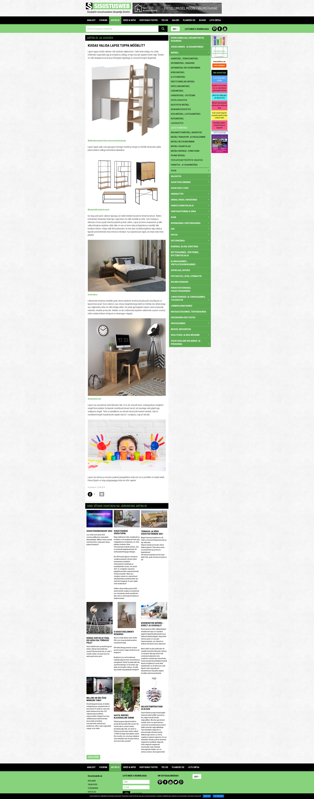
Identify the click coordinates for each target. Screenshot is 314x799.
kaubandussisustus (181, 109)
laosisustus (177, 123)
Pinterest (214, 28)
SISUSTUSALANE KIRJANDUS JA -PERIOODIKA (186, 342)
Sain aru (207, 796)
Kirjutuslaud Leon (94, 399)
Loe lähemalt (218, 796)
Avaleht (91, 20)
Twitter (175, 782)
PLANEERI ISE (189, 20)
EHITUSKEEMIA (178, 240)
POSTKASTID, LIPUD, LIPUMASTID (186, 276)
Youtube (225, 28)
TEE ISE (164, 20)
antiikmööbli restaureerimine (185, 67)
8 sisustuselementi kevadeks (124, 632)
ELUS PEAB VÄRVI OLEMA (219, 79)
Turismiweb (93, 788)
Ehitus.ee (92, 792)
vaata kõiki (93, 757)
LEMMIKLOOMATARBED (181, 305)
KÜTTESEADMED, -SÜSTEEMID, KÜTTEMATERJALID (185, 254)
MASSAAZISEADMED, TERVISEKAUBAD (188, 311)
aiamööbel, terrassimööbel (184, 58)
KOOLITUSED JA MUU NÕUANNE (185, 335)
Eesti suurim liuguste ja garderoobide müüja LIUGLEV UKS (219, 115)
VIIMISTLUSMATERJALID (182, 205)
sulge (174, 170)
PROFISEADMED (178, 323)
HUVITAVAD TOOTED (148, 20)
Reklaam (92, 781)
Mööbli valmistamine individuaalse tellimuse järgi (219, 105)
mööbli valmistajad (181, 146)
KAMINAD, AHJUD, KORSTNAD (184, 246)
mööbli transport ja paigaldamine (188, 137)
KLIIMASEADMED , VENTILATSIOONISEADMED (183, 263)
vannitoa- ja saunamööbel (184, 164)
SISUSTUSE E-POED (179, 188)
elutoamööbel (178, 77)
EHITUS (174, 234)
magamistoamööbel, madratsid (186, 132)
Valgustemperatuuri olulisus (152, 707)
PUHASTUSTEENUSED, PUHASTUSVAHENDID (181, 289)
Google (181, 782)
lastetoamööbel (179, 127)
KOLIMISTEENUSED (179, 282)
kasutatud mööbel (180, 104)
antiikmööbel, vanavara (183, 63)
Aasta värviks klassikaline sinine (124, 716)
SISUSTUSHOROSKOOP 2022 (99, 531)
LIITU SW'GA (215, 20)
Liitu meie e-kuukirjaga (197, 29)
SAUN (173, 217)
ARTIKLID (115, 20)
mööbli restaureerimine (183, 141)
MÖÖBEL (175, 52)
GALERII (175, 20)
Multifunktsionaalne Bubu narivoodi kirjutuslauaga (107, 141)
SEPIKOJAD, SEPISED (180, 270)
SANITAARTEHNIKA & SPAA (183, 211)
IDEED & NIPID (129, 20)
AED (173, 229)
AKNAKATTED (177, 193)
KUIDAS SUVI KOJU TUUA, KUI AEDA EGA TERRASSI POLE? (98, 640)
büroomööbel (178, 72)
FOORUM (103, 20)
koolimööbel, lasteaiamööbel (186, 114)
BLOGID (202, 20)
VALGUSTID (176, 176)
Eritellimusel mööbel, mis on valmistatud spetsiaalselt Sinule (219, 88)
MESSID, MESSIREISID (181, 329)
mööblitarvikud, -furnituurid (185, 151)
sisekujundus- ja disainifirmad (187, 46)
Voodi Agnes (92, 294)
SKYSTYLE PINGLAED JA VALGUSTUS (219, 96)
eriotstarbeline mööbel (183, 81)
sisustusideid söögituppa (121, 532)
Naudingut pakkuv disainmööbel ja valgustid (219, 125)
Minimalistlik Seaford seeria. (99, 210)
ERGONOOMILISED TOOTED (183, 317)
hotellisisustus (179, 100)
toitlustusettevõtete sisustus (187, 160)
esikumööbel (177, 90)
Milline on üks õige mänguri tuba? (96, 699)
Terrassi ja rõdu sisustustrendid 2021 (152, 532)
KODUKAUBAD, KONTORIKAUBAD (185, 223)
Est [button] (174, 29)
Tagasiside (92, 784)
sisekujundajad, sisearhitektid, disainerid (187, 39)
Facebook (219, 28)
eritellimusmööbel (180, 86)
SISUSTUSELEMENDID (181, 182)
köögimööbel (177, 118)
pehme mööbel (178, 155)
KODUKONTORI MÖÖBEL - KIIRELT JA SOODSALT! (152, 624)
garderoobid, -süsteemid (183, 95)
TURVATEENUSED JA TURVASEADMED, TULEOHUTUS (188, 298)
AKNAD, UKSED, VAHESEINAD (184, 199)
